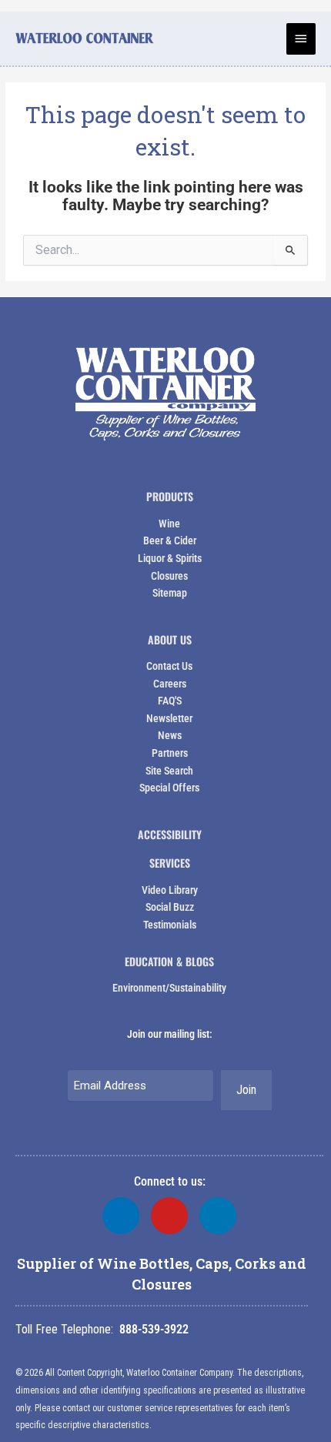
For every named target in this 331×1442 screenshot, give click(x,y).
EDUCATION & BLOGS (169, 961)
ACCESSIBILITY (170, 834)
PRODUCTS (169, 496)
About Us (170, 639)
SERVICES (169, 863)
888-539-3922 (154, 1329)
